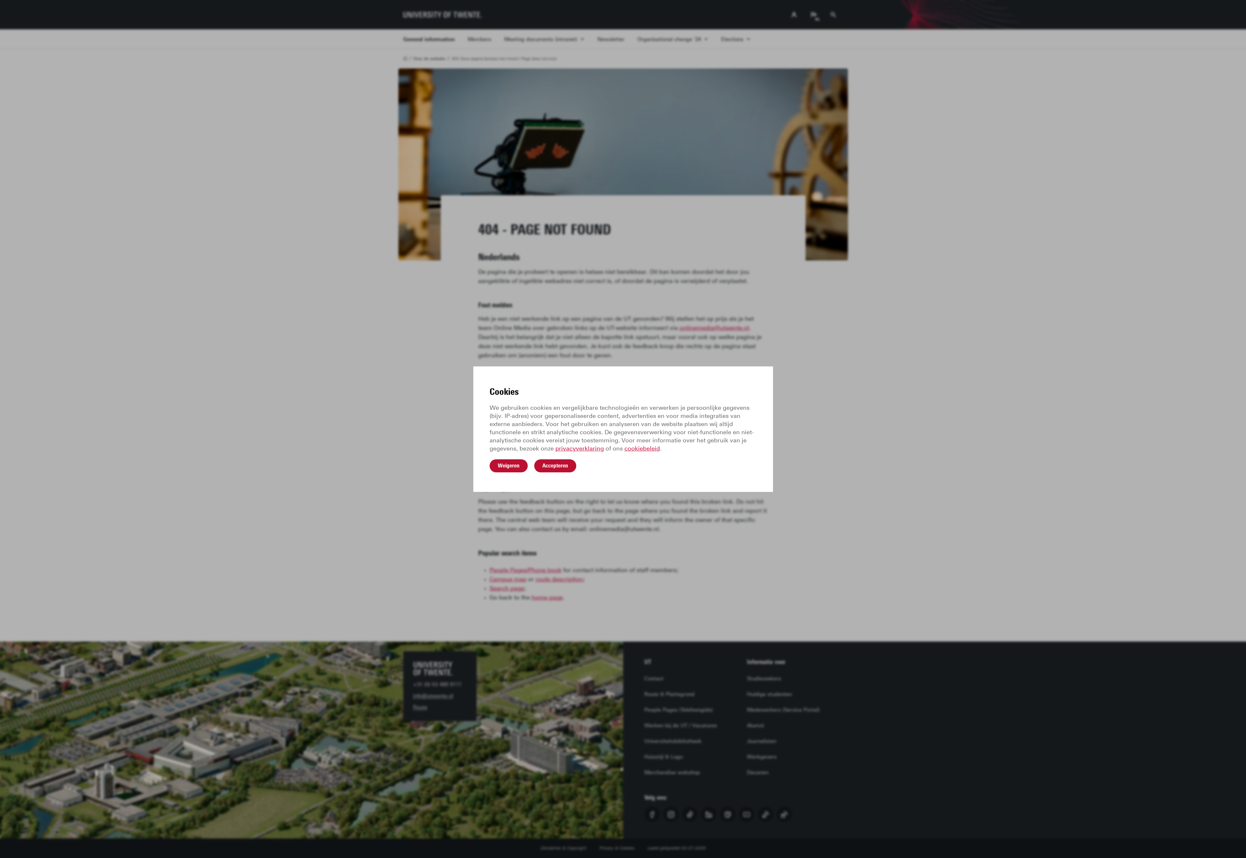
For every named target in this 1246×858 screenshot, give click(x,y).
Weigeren (509, 465)
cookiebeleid (642, 448)
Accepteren (555, 465)
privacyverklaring (579, 448)
